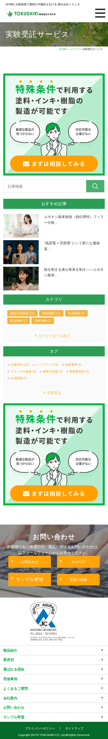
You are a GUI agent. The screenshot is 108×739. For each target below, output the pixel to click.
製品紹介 (10, 650)
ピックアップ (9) (47, 364)
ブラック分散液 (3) (23, 371)
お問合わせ (29, 562)
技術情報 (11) (51, 313)
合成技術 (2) (76, 313)
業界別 (8, 660)
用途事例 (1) (42, 321)
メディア (75, 49)
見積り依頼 (78, 580)
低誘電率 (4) (73, 364)
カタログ (78, 562)
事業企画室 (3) (53, 371)
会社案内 (10, 698)
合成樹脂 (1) (19, 378)
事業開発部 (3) (79, 371)
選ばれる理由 (13, 669)
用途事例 (10, 679)
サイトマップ (74, 728)
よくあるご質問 (15, 688)
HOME (63, 49)
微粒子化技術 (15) (22, 313)
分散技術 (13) (20, 364)
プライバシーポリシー (40, 728)
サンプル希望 (29, 579)
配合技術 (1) (18, 321)
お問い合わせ (13, 707)
